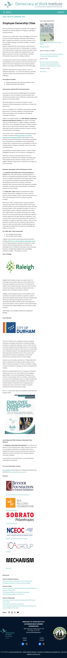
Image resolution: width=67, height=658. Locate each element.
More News (43, 71)
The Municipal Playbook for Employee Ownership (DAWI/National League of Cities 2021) (16, 593)
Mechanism (9, 568)
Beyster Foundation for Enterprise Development (18, 494)
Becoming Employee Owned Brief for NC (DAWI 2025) (17, 581)
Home (4, 17)
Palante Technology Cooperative (48, 652)
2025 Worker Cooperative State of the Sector (50, 43)
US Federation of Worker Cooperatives (33, 625)
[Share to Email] (18, 612)
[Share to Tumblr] (15, 612)
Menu (7, 12)
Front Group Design (29, 652)
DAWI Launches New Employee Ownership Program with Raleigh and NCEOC (51, 55)
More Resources (44, 47)
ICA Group (8, 551)
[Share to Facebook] (9, 612)
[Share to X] (12, 612)
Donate (60, 12)
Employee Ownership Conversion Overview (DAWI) (16, 583)
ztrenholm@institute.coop (17, 472)
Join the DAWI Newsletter (33, 632)
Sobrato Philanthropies (11, 523)
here (6, 391)
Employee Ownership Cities (16, 17)
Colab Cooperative (15, 652)
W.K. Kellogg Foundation (12, 510)
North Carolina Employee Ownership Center (16, 538)
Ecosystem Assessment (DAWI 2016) (13, 604)
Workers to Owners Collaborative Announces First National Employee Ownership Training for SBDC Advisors (50, 64)
